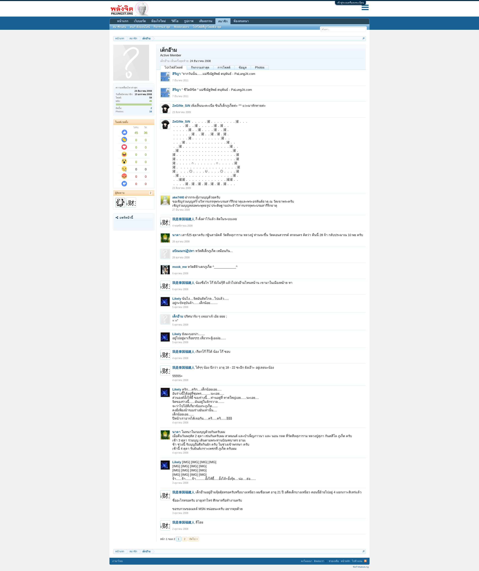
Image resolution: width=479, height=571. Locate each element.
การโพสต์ (224, 67)
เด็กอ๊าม (177, 316)
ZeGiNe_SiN (181, 105)
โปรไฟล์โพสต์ (173, 67)
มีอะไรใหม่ (158, 21)
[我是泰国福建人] (131, 203)
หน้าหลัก (345, 561)
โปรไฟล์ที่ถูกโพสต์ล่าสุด (207, 26)
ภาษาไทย (117, 561)
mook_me (179, 267)
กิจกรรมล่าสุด (200, 67)
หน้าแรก (122, 21)
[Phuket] (120, 203)
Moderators (181, 26)
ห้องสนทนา (241, 21)
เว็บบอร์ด (140, 21)
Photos (259, 67)
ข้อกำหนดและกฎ (361, 567)
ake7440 (178, 197)
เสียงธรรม (205, 21)
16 (150, 111)
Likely (176, 298)
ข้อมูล (243, 67)
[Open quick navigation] (363, 38)
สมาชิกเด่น (119, 26)
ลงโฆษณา (306, 561)
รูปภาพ (188, 21)
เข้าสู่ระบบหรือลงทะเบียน (350, 2)
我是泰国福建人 (183, 219)
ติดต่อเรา (319, 561)
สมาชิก (223, 21)
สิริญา (176, 74)
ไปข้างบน (357, 561)
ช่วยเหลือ (334, 561)
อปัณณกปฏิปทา (183, 251)
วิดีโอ (175, 21)
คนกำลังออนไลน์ (140, 26)
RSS (365, 561)
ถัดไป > (193, 538)
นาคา (176, 235)
